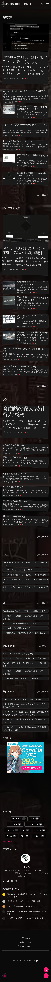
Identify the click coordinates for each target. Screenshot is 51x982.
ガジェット (8, 691)
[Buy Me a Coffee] (16, 881)
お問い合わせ (25, 938)
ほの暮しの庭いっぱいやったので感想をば (23, 901)
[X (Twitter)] (3, 881)
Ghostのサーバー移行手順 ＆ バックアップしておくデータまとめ (27, 895)
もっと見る (41, 195)
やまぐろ (25, 866)
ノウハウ (7, 554)
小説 (4, 399)
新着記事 (7, 17)
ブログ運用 (8, 646)
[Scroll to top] (46, 975)
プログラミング (11, 208)
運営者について (25, 942)
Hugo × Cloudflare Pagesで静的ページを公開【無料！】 (26, 912)
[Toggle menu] (47, 4)
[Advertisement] (25, 790)
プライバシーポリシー (25, 946)
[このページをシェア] (46, 969)
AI (3, 603)
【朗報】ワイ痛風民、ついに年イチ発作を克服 (25, 918)
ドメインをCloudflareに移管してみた (21, 906)
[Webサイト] (12, 881)
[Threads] (8, 881)
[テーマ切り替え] (4, 975)
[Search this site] (42, 4)
